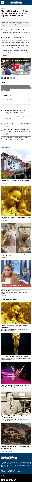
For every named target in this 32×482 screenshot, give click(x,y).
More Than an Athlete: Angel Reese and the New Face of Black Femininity (15, 386)
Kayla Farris (4, 18)
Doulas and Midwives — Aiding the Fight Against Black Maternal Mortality (16, 254)
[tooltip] (2, 78)
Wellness (3, 8)
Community (4, 88)
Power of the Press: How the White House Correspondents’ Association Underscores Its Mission (17, 131)
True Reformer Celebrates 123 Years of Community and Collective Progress (15, 181)
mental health (5, 90)
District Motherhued (14, 88)
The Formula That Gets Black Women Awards (14, 356)
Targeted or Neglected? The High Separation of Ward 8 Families (16, 218)
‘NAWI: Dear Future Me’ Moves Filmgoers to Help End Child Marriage (15, 447)
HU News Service (26, 88)
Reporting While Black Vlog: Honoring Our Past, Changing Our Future (15, 416)
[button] (29, 99)
